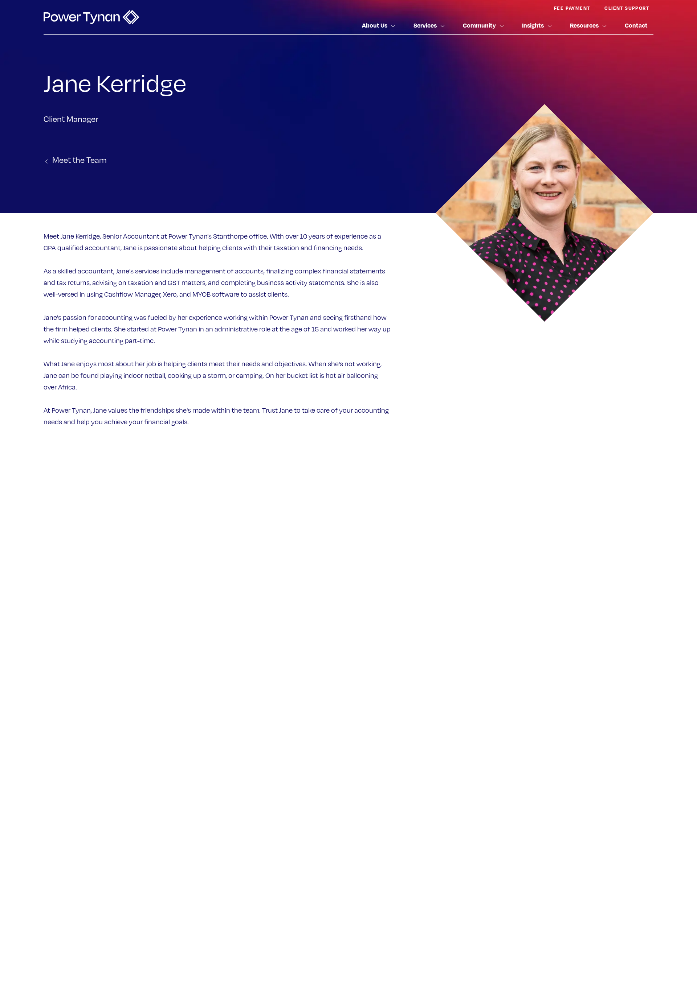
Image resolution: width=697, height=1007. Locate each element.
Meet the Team (79, 160)
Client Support (626, 8)
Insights (533, 25)
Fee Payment (572, 8)
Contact (636, 25)
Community (479, 25)
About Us (374, 25)
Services (425, 25)
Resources (584, 25)
